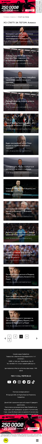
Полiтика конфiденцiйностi (21, 392)
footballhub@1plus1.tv (29, 363)
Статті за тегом (23, 17)
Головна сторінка (10, 17)
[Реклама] (21, 6)
